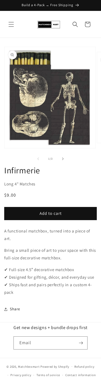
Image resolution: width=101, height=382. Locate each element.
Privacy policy (20, 375)
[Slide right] (63, 159)
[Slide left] (38, 159)
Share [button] (15, 308)
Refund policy (84, 367)
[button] (11, 24)
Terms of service (48, 375)
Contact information (80, 375)
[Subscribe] (81, 343)
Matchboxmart (29, 366)
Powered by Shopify (54, 366)
